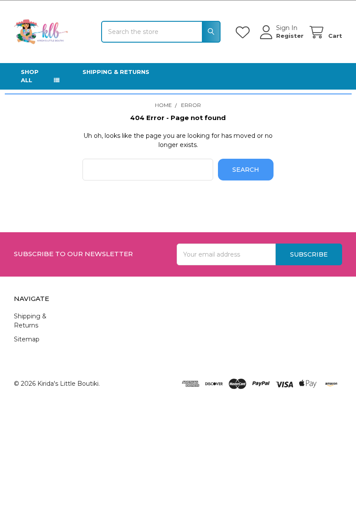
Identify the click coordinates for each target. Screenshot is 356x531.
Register (289, 35)
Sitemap (27, 339)
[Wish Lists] (244, 32)
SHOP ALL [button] (30, 76)
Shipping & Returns (115, 71)
